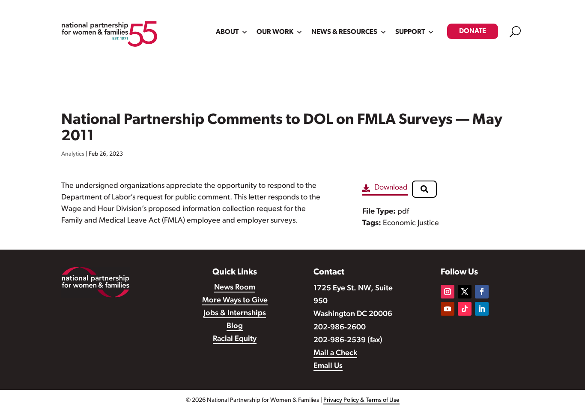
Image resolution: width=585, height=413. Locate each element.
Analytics (72, 154)
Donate (472, 31)
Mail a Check (335, 353)
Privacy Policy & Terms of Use (361, 400)
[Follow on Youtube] (447, 309)
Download (391, 188)
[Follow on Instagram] (447, 291)
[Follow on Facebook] (482, 291)
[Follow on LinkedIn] (482, 309)
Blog (235, 326)
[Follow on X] (465, 291)
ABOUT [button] (227, 32)
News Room (234, 288)
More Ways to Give (235, 300)
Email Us (328, 366)
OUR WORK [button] (275, 32)
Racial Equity (235, 339)
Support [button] (410, 32)
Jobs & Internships (234, 313)
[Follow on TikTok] (465, 309)
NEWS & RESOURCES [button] (344, 32)
